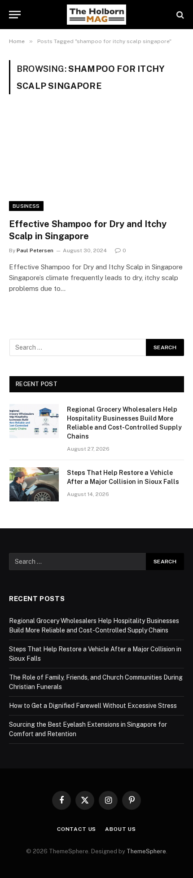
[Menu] (15, 14)
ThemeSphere (146, 851)
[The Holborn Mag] (96, 14)
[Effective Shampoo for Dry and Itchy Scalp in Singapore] (96, 161)
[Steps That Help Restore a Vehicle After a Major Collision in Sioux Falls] (34, 484)
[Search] (179, 14)
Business (26, 206)
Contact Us (76, 829)
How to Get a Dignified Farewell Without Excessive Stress (93, 705)
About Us (120, 829)
